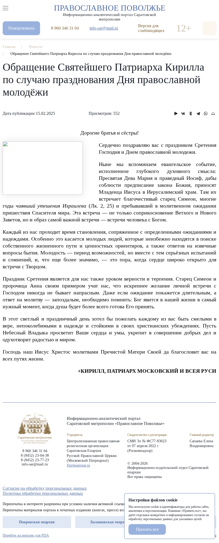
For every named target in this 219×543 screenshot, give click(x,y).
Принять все (147, 529)
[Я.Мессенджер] (176, 113)
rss (213, 488)
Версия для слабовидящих (151, 28)
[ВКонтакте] (183, 113)
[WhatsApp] (205, 113)
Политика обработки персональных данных (43, 493)
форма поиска (209, 28)
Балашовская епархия (110, 522)
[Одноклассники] (190, 113)
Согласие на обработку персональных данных (45, 488)
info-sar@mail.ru (103, 28)
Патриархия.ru (78, 465)
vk (204, 488)
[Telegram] (198, 113)
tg (194, 488)
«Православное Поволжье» (35, 428)
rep (184, 488)
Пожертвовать (21, 28)
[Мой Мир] (213, 113)
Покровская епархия (37, 522)
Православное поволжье (109, 11)
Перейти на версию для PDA (26, 535)
